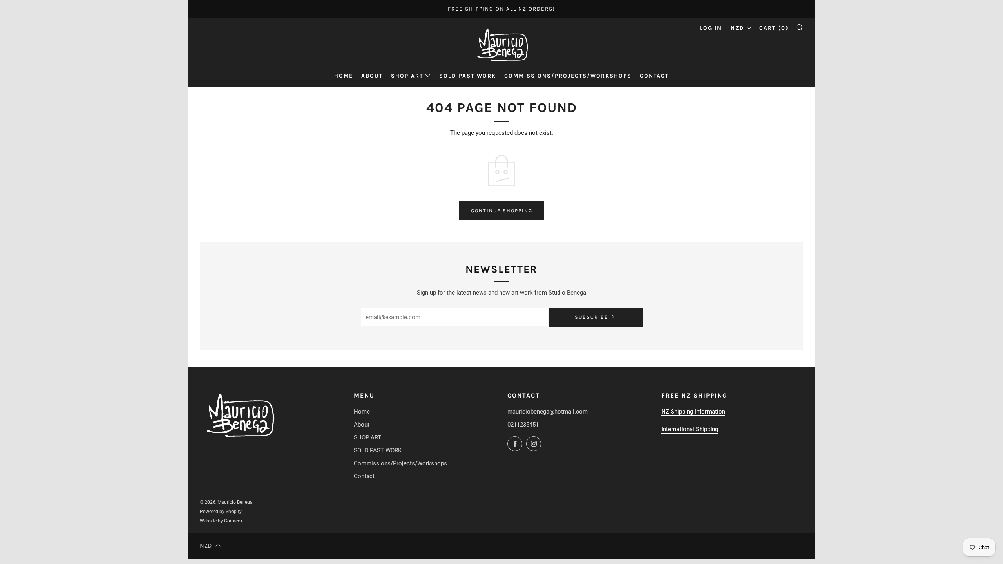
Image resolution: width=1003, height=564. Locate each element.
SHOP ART (407, 75)
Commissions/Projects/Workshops (568, 75)
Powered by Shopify (221, 511)
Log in (711, 28)
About (372, 75)
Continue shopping (501, 210)
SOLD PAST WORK (467, 75)
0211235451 (523, 424)
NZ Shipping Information (693, 411)
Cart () (774, 28)
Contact (654, 75)
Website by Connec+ (221, 521)
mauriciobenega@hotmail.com (547, 411)
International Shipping (689, 429)
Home (343, 75)
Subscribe (591, 317)
